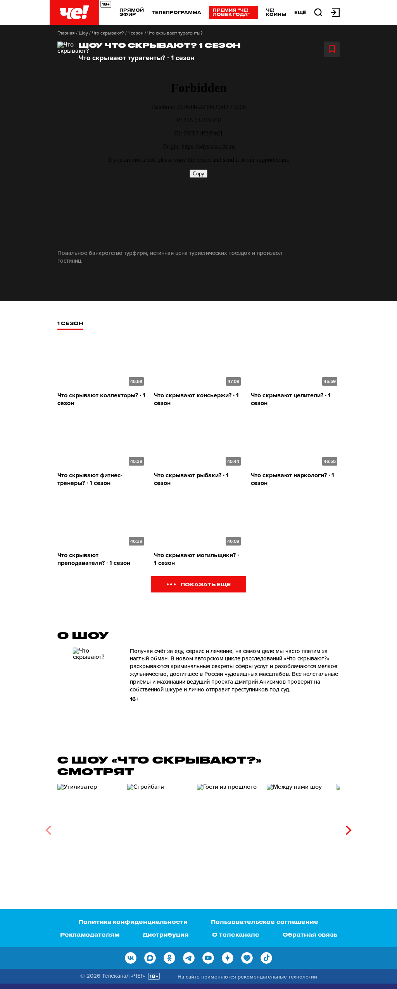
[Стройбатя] (158, 828)
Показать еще (206, 584)
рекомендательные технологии (277, 976)
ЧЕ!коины (276, 12)
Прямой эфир (131, 12)
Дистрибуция (166, 934)
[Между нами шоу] (298, 828)
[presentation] (48, 830)
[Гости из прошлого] (228, 828)
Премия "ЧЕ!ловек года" (231, 12)
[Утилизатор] (88, 828)
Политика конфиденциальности (133, 921)
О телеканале (235, 934)
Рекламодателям (89, 934)
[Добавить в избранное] (332, 49)
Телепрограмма (176, 12)
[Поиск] (318, 11)
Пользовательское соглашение (264, 921)
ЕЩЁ (300, 12)
